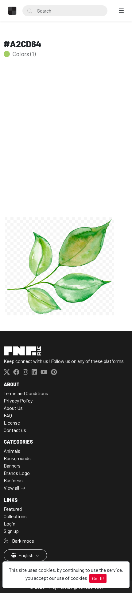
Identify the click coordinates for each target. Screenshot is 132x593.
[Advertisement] (66, 147)
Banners (12, 465)
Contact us (15, 430)
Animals (12, 451)
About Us (13, 408)
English (25, 555)
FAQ (8, 415)
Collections (15, 516)
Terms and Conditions (26, 393)
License (12, 422)
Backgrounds (17, 458)
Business (13, 480)
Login (9, 523)
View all (11, 488)
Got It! (98, 578)
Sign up (11, 531)
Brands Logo (17, 473)
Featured (13, 509)
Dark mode (22, 541)
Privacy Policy (18, 400)
